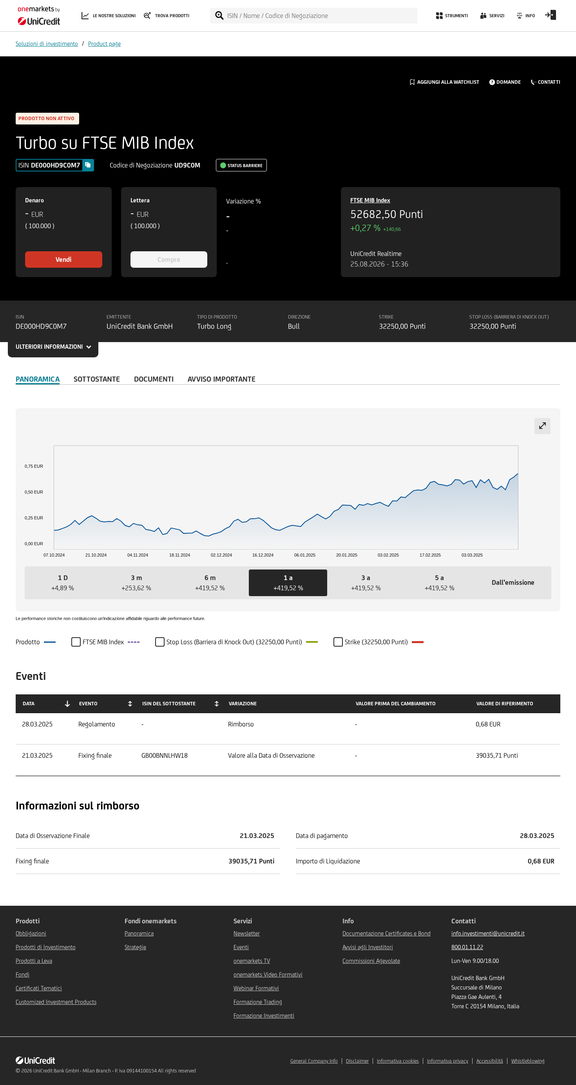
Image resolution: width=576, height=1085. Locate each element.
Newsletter (247, 933)
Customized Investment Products (56, 1001)
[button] (63, 583)
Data (28, 704)
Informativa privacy (447, 1061)
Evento (88, 704)
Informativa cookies (398, 1061)
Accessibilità (489, 1061)
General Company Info (314, 1061)
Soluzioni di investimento (47, 43)
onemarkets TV (252, 960)
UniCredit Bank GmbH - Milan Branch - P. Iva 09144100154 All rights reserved (114, 1071)
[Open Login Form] (550, 17)
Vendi (63, 259)
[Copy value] (88, 165)
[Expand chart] (542, 426)
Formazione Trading (258, 1001)
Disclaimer (357, 1061)
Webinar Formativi (256, 988)
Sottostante (97, 379)
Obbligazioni (31, 933)
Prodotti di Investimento (46, 947)
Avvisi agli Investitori (367, 947)
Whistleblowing (528, 1061)
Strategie (135, 947)
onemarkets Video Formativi (268, 974)
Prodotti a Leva (34, 960)
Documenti (154, 379)
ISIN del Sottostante (169, 704)
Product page (104, 43)
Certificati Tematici (39, 988)
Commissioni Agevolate (371, 960)
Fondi (22, 974)
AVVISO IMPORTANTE (221, 379)
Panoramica (38, 379)
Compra (169, 259)
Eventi (241, 947)
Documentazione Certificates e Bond (386, 933)
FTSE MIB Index (370, 200)
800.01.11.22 (467, 947)
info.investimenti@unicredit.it (488, 933)
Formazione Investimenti (264, 1015)
